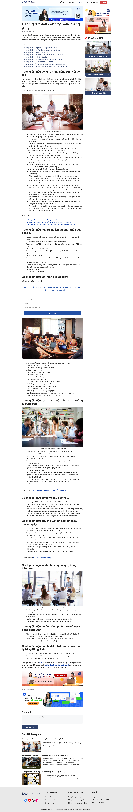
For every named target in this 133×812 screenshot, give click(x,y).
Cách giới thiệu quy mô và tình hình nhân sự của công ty (43, 59)
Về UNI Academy (50, 797)
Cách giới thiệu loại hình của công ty (36, 52)
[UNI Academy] (29, 2)
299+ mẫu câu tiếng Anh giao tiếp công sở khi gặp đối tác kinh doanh (50, 222)
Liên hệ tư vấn (49, 803)
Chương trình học (51, 800)
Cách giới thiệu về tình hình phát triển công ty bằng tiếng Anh (44, 64)
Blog (80, 2)
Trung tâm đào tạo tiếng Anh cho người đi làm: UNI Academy (66, 809)
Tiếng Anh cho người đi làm (77, 803)
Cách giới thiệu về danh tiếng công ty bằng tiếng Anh (41, 62)
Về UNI (62, 2)
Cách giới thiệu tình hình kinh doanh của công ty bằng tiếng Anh (45, 66)
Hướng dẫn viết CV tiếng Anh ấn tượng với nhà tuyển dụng (43, 772)
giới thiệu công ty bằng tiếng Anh (57, 665)
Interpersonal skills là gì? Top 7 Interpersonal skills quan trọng (45, 755)
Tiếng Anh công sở (30, 689)
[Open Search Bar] (109, 2)
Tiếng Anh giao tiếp (74, 797)
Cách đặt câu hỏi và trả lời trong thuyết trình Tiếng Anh (42, 739)
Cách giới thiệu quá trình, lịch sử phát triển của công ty (42, 50)
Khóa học (70, 2)
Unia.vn (42, 663)
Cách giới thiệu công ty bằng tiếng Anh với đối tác (40, 48)
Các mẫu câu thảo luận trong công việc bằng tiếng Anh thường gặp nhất (51, 224)
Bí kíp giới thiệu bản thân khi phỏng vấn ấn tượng (43, 220)
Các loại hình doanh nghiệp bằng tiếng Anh (50, 490)
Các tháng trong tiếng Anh (43, 558)
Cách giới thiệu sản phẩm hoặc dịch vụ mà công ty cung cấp (44, 55)
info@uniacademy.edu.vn (100, 797)
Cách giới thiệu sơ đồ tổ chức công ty (36, 57)
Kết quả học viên (92, 2)
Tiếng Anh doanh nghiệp (76, 800)
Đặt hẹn (103, 2)
